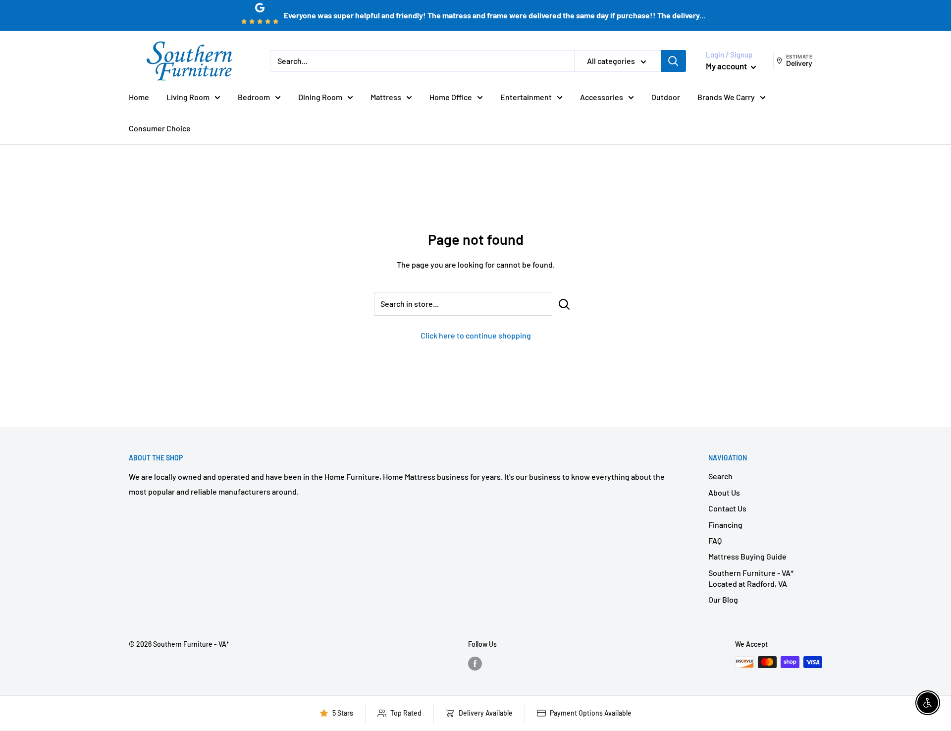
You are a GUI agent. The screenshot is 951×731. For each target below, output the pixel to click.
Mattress (385, 97)
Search (720, 476)
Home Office (450, 97)
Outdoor (665, 97)
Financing (725, 524)
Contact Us (727, 508)
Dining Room (320, 97)
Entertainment (526, 97)
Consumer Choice (160, 128)
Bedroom (254, 97)
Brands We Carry (726, 97)
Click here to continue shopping (476, 335)
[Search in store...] (564, 304)
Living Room (188, 97)
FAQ (715, 540)
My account (727, 66)
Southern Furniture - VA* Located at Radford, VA (750, 578)
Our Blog (723, 599)
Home (139, 97)
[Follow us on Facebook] (475, 663)
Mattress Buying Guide (747, 556)
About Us (724, 492)
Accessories (601, 97)
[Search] (673, 61)
